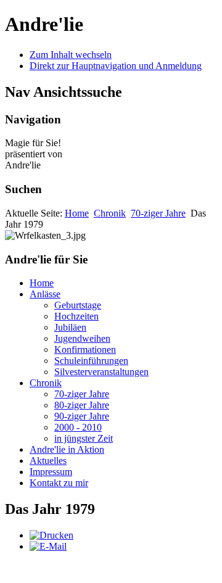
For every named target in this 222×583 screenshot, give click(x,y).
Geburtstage (77, 305)
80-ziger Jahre (81, 405)
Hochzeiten (76, 316)
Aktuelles (48, 460)
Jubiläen (70, 327)
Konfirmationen (85, 349)
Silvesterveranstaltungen (101, 371)
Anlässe (45, 294)
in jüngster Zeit (83, 438)
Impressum (51, 471)
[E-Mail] (48, 546)
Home (77, 213)
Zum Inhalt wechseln (71, 54)
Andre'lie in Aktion (67, 449)
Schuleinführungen (91, 360)
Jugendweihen (82, 338)
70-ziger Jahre (158, 213)
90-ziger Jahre (81, 416)
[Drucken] (51, 535)
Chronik (110, 213)
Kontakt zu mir (59, 483)
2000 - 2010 (78, 427)
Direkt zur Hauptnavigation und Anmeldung (116, 65)
